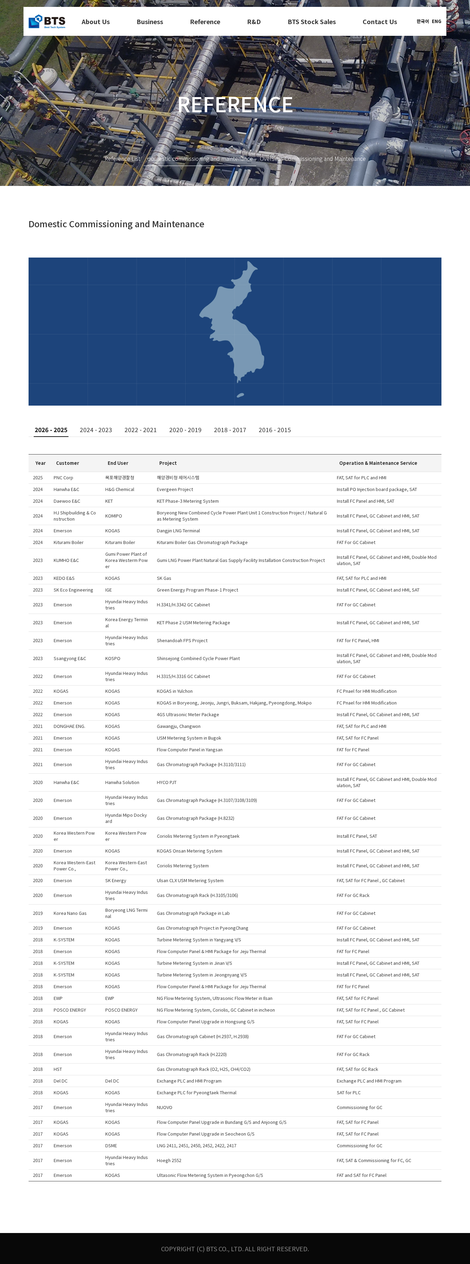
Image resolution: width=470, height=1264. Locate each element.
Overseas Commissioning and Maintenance (313, 158)
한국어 (423, 21)
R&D (254, 21)
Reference (205, 21)
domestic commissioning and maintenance (200, 158)
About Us (96, 21)
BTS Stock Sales (312, 21)
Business (150, 21)
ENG (436, 21)
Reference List (122, 158)
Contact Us (380, 21)
